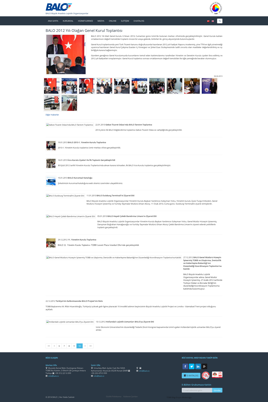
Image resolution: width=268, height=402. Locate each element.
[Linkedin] (198, 366)
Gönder (217, 390)
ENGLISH (213, 21)
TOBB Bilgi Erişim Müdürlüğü (179, 397)
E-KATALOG (192, 375)
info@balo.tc (53, 376)
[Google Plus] (204, 366)
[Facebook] (185, 366)
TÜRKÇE (208, 21)
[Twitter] (191, 366)
